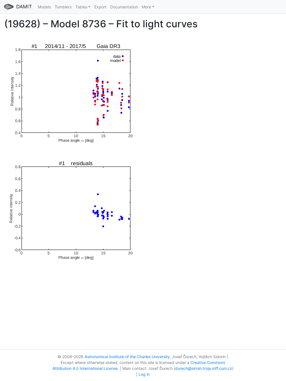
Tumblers (63, 6)
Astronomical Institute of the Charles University (127, 356)
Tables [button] (81, 6)
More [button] (146, 6)
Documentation (124, 6)
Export (100, 6)
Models (44, 6)
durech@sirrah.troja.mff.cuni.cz (203, 368)
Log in (144, 374)
